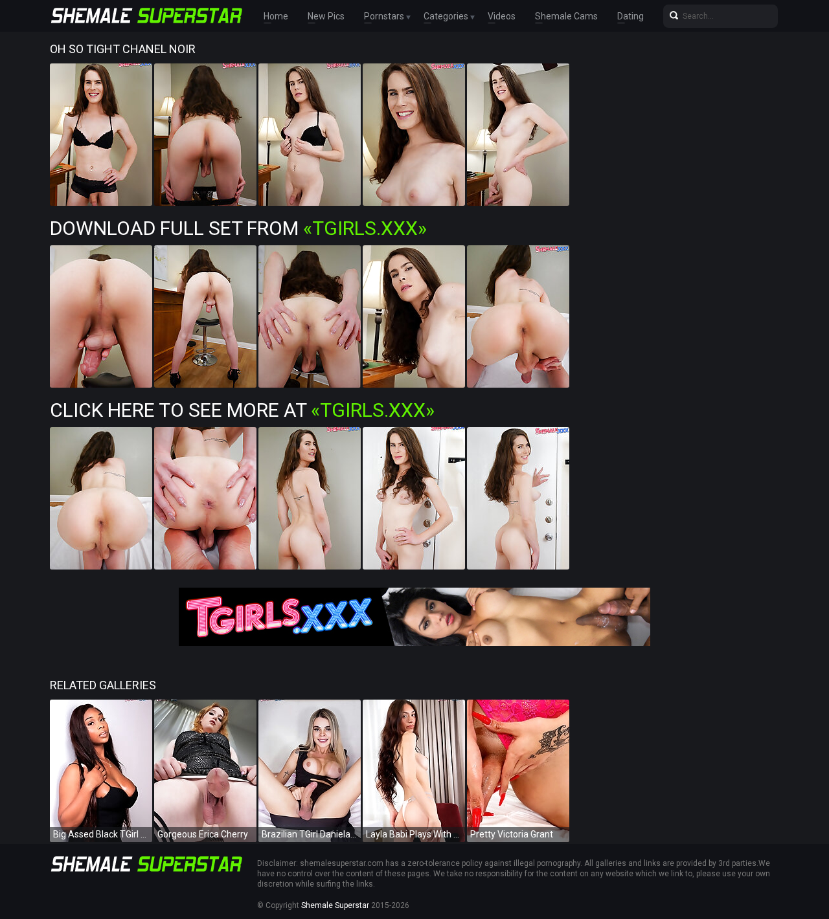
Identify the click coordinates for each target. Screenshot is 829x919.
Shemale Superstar (335, 905)
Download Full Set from (238, 228)
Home (276, 16)
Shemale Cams (566, 16)
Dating (630, 16)
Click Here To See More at (242, 410)
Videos (502, 16)
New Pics (326, 16)
